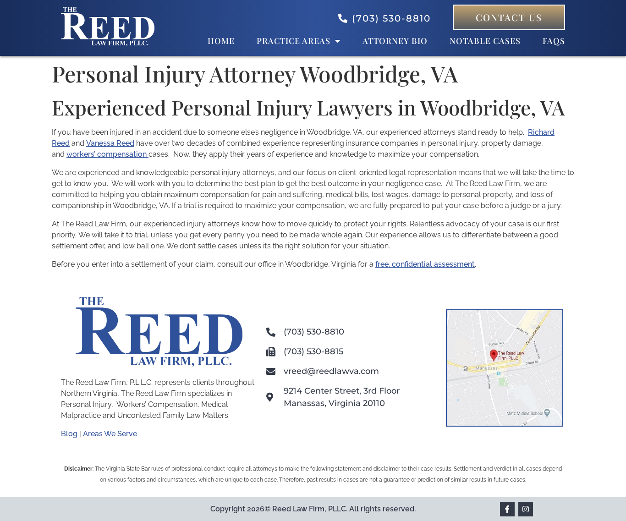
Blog (69, 433)
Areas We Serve (110, 433)
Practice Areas (293, 40)
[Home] (107, 43)
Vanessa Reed (110, 143)
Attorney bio (395, 40)
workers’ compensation (107, 154)
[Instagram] (525, 509)
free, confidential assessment (425, 264)
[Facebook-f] (507, 509)
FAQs (554, 40)
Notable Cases (485, 40)
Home (221, 40)
